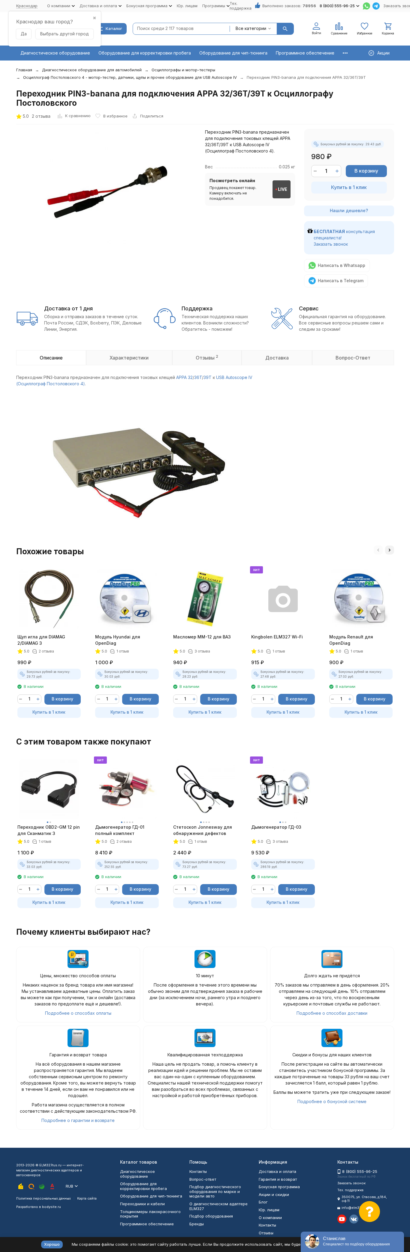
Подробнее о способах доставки (332, 1013)
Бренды (196, 1223)
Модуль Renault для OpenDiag (351, 640)
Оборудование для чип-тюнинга (233, 52)
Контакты (198, 1171)
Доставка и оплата (277, 1171)
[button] (378, 550)
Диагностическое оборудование (55, 52)
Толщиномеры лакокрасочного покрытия (150, 1214)
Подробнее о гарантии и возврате (78, 1120)
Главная (24, 69)
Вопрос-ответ (202, 1179)
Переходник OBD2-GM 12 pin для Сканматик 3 (48, 830)
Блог (263, 1202)
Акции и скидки (274, 1194)
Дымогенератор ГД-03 (276, 827)
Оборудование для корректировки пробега (144, 52)
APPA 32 (184, 377)
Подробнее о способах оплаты (78, 1013)
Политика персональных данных (43, 1198)
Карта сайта (87, 1198)
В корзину (366, 171)
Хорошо (52, 1244)
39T (207, 377)
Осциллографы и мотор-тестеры (183, 69)
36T (198, 377)
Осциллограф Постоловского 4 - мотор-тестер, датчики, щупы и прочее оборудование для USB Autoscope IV (130, 77)
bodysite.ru (51, 1207)
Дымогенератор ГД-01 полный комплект (119, 830)
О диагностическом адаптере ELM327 (218, 1206)
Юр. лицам (187, 5)
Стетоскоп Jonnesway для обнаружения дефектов (202, 830)
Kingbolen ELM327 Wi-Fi (277, 636)
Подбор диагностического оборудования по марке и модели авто (215, 1191)
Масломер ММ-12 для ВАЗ (202, 636)
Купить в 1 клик (349, 187)
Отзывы (266, 1232)
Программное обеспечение (305, 52)
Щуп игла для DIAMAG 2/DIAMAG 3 (41, 640)
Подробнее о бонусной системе (331, 1101)
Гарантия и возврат (278, 1179)
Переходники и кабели (142, 1203)
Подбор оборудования (211, 1216)
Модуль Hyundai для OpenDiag (117, 640)
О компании (270, 1217)
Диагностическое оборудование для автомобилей (92, 69)
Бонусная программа (279, 1186)
